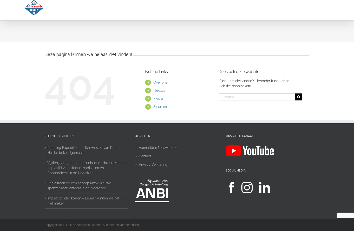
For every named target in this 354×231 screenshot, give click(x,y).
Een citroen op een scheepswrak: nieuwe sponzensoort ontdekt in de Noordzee (79, 185)
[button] (317, 10)
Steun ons (161, 107)
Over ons (160, 82)
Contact (145, 156)
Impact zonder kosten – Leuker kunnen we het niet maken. (83, 200)
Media (158, 98)
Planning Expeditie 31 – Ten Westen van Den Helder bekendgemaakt (81, 150)
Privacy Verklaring (153, 164)
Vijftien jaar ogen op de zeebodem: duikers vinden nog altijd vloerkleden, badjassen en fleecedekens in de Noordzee (86, 168)
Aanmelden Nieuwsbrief (158, 148)
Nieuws (159, 90)
